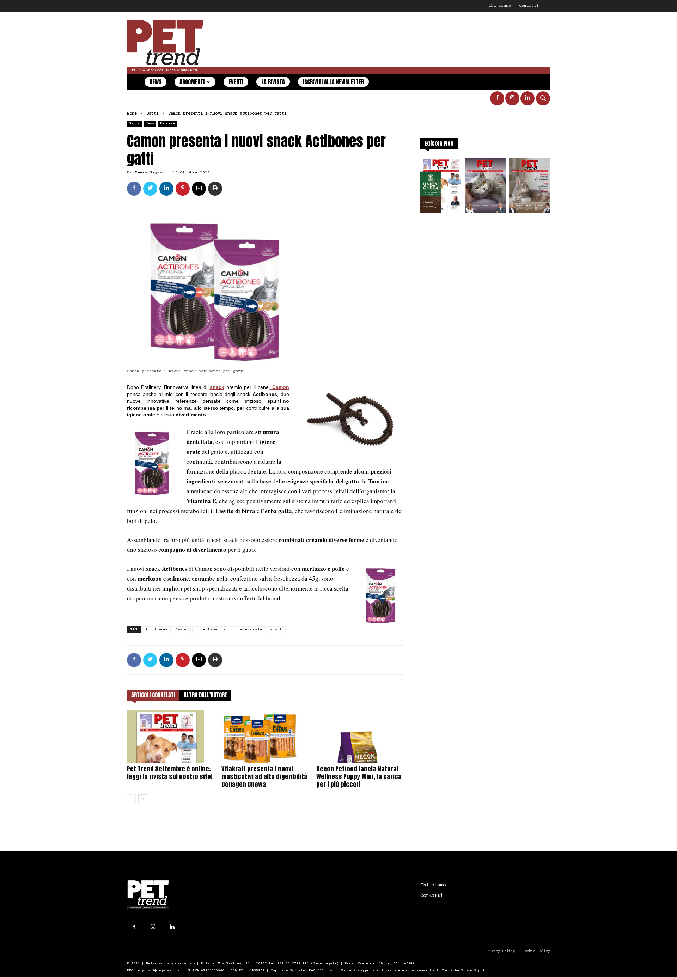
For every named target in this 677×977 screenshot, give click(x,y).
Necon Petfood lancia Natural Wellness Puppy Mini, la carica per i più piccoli (359, 776)
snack (217, 387)
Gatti (152, 113)
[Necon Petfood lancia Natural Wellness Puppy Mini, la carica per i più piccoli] (359, 736)
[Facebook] (497, 98)
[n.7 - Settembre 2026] (440, 187)
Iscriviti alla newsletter (333, 82)
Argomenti (192, 82)
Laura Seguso (150, 172)
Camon (181, 629)
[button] (543, 99)
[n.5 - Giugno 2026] (529, 187)
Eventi (235, 82)
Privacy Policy (500, 951)
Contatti (529, 6)
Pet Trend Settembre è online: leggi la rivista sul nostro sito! (170, 772)
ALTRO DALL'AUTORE (205, 695)
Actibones (156, 629)
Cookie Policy (536, 951)
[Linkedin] (527, 98)
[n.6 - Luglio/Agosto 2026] (485, 187)
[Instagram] (512, 98)
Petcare (167, 124)
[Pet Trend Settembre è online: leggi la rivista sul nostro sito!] (170, 736)
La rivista (273, 82)
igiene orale (247, 629)
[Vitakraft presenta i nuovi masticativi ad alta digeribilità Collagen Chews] (265, 736)
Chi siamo (500, 6)
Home (132, 113)
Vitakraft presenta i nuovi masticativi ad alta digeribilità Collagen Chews (264, 776)
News (155, 82)
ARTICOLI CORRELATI (153, 695)
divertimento (210, 629)
